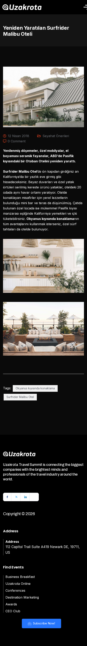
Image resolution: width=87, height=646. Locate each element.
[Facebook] (7, 497)
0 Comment (16, 141)
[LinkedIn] (25, 497)
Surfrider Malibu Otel (20, 397)
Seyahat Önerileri (55, 136)
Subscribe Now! (43, 623)
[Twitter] (16, 497)
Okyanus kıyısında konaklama (35, 388)
